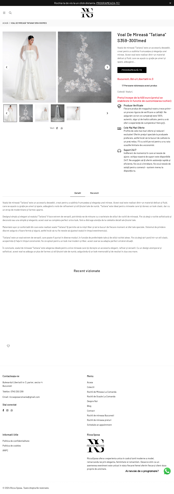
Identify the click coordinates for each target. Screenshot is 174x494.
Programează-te (132, 70)
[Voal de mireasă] (10, 113)
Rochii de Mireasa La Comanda (101, 391)
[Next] (107, 67)
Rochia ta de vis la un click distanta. (87, 3)
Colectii (90, 387)
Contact (91, 410)
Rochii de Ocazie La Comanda (101, 396)
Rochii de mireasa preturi (99, 420)
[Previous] (6, 67)
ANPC (5, 450)
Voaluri (129, 91)
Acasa (90, 382)
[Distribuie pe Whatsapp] (62, 128)
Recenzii (94, 193)
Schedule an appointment (99, 424)
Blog (89, 406)
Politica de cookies (12, 445)
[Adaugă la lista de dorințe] (8, 345)
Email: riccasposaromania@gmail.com (21, 397)
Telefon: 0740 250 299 (13, 391)
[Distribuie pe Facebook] (57, 128)
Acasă (5, 23)
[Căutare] (10, 12)
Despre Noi (92, 401)
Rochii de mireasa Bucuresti (100, 415)
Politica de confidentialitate (16, 441)
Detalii (77, 193)
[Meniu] (4, 12)
